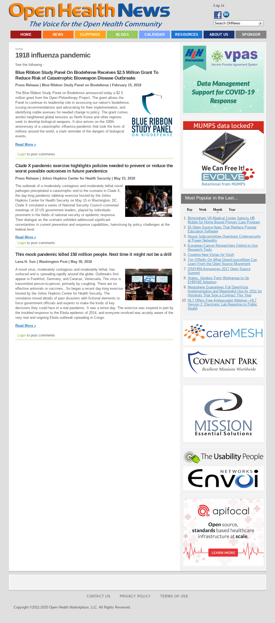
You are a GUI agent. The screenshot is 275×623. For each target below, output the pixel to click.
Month (217, 210)
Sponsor (251, 35)
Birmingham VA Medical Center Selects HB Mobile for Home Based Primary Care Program (224, 220)
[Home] (89, 27)
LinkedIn (227, 15)
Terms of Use (174, 596)
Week (203, 210)
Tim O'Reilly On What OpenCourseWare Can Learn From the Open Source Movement (222, 262)
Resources (186, 35)
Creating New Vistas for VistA (211, 255)
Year (232, 210)
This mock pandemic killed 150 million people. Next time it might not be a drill (93, 254)
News (58, 35)
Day (190, 210)
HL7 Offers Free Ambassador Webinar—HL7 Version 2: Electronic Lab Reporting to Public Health (222, 304)
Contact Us (98, 596)
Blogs (122, 35)
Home (25, 35)
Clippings (90, 35)
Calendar (154, 35)
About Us (219, 35)
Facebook (218, 15)
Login (21, 154)
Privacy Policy (135, 596)
